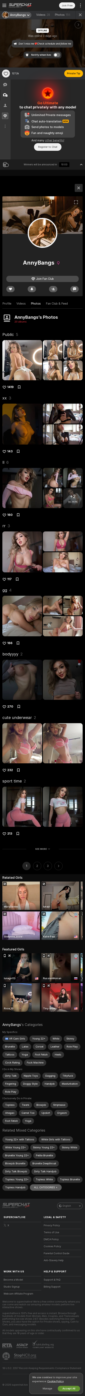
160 (10, 515)
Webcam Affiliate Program (18, 1293)
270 (10, 706)
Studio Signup (12, 1286)
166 (9, 643)
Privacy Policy (52, 1225)
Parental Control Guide (56, 1253)
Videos (43, 15)
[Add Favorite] (6, 73)
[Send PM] (74, 289)
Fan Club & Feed (57, 303)
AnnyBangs (11, 1025)
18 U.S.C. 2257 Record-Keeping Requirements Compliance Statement (41, 1368)
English (67, 1205)
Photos (62, 15)
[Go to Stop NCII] (25, 1356)
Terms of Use (51, 1232)
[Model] (79, 188)
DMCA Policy (51, 1239)
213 (9, 833)
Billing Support (52, 1286)
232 (10, 770)
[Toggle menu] (4, 5)
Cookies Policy (52, 1246)
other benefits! (54, 140)
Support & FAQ (52, 1279)
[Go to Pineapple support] (6, 1356)
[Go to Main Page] (25, 5)
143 (10, 451)
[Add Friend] (53, 289)
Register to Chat (47, 146)
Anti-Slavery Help (54, 1260)
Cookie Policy (55, 1381)
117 (9, 579)
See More (41, 849)
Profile (6, 303)
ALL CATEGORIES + (46, 1187)
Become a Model (13, 1279)
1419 (10, 387)
